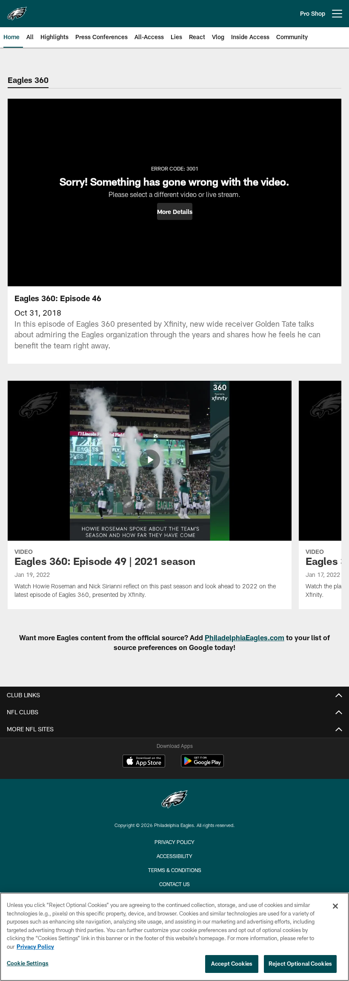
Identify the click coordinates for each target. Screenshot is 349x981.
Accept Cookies (231, 963)
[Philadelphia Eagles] (174, 800)
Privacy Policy (174, 842)
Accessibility (174, 856)
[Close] (335, 906)
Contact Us (174, 884)
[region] (174, 937)
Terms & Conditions (174, 870)
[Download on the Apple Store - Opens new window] (144, 762)
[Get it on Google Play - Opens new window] (202, 765)
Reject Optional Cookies (300, 963)
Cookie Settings (28, 963)
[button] (174, 211)
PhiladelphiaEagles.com (244, 637)
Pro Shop (312, 13)
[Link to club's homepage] (17, 10)
